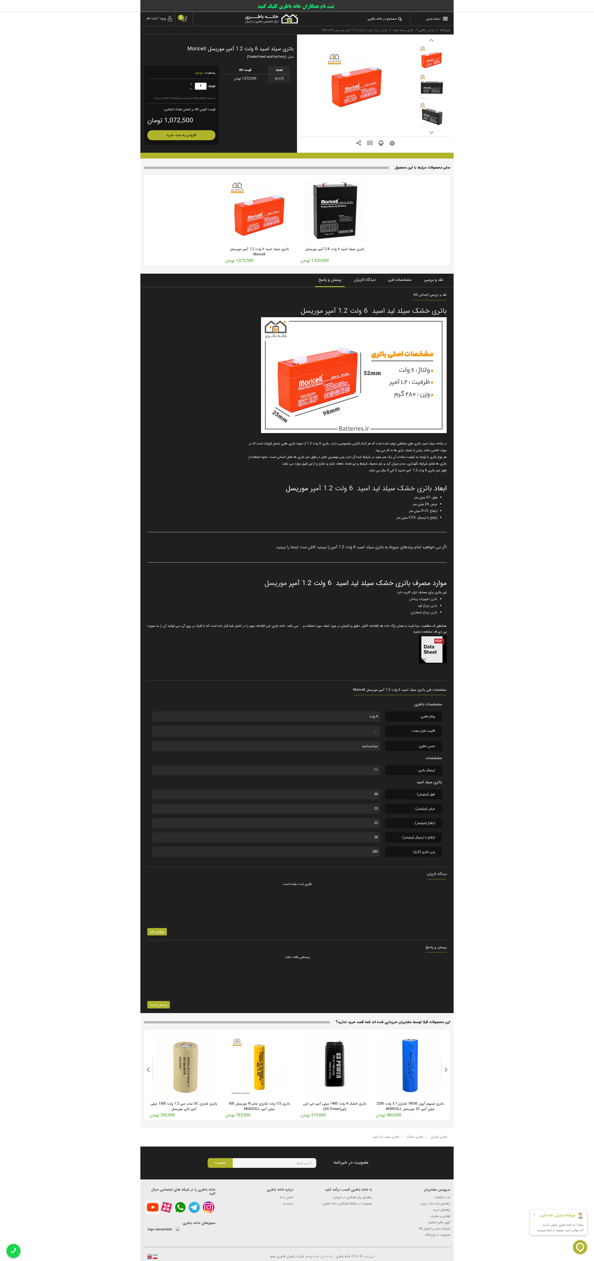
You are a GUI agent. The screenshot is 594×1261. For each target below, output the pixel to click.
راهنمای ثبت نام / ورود (435, 1203)
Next (431, 132)
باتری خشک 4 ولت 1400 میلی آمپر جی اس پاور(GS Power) (334, 1106)
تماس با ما (287, 1197)
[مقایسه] (392, 143)
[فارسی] (155, 1256)
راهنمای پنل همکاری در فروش (352, 1197)
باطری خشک (414, 1137)
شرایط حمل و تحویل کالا (434, 1228)
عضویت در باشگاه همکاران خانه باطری (347, 1203)
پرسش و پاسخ (330, 280)
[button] (359, 143)
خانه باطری (343, 1256)
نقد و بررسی (433, 280)
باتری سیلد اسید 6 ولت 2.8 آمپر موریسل (334, 249)
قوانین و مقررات (440, 1216)
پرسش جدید (158, 1004)
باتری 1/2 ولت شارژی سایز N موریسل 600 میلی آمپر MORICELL (259, 1106)
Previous (431, 40)
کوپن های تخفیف (439, 1222)
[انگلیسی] (149, 1256)
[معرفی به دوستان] (370, 143)
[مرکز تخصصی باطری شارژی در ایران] (249, 18)
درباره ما (288, 1203)
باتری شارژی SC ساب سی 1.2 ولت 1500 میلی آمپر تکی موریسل (184, 1106)
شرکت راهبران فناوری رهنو (287, 1256)
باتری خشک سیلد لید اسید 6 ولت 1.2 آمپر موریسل (374, 311)
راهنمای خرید (441, 1209)
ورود (163, 18)
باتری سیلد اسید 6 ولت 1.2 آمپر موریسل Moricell (259, 251)
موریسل (276, 583)
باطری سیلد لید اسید (385, 1137)
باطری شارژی (438, 1137)
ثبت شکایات (442, 1197)
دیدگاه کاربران (365, 280)
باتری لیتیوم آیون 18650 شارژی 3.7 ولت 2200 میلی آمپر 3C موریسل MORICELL (410, 1106)
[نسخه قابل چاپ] (381, 143)
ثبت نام (152, 18)
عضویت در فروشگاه (437, 1234)
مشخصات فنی (400, 280)
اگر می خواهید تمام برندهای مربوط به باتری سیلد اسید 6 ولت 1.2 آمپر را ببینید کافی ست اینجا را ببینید (361, 547)
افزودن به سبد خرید (181, 135)
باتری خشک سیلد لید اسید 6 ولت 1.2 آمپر (370, 488)
